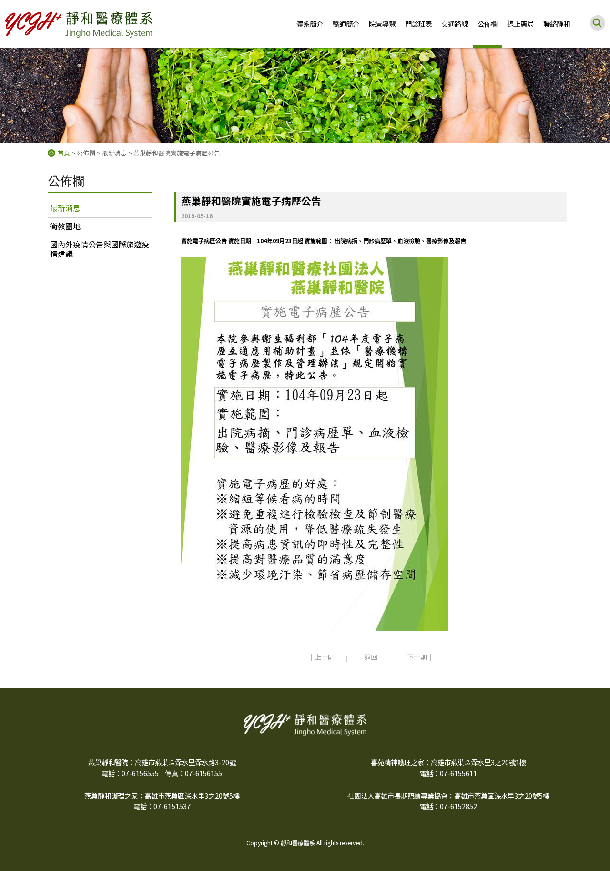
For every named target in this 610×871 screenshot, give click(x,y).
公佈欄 (488, 24)
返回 (370, 657)
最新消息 (65, 208)
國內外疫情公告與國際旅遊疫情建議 (99, 248)
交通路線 (454, 24)
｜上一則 (321, 657)
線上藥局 (520, 24)
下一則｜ (420, 657)
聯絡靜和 (556, 24)
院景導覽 (382, 24)
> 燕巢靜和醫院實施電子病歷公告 (174, 152)
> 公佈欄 (83, 152)
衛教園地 (65, 226)
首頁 (64, 152)
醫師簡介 (346, 24)
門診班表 (418, 24)
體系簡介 (309, 24)
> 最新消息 (112, 152)
